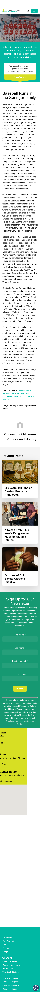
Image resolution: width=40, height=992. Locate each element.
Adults (4, 945)
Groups (5, 952)
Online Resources (9, 989)
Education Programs (10, 982)
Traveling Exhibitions (10, 972)
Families (5, 948)
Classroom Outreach (10, 985)
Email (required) (20, 661)
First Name (20, 635)
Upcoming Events (9, 968)
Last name (20, 648)
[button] (34, 11)
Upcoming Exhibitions (11, 965)
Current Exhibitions (10, 961)
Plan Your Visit (8, 941)
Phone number (20, 674)
